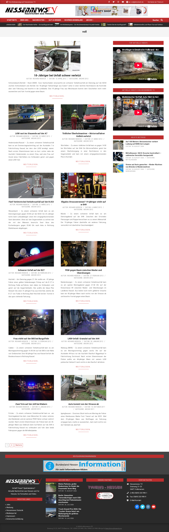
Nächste (19, 445)
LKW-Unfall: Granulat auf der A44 (83, 338)
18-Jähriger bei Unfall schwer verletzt (57, 75)
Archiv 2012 (83, 79)
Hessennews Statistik (14, 510)
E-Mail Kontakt (135, 500)
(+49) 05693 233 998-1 (138, 493)
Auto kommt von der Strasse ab (83, 404)
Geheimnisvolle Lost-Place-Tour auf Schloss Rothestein (126, 24)
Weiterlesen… (57, 96)
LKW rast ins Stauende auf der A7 (31, 133)
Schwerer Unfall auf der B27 (31, 270)
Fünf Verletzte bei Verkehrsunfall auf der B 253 (31, 202)
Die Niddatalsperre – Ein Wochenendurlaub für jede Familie (53, 24)
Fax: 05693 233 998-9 (138, 497)
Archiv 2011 (89, 409)
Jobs (8, 505)
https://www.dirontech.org (113, 528)
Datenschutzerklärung (14, 519)
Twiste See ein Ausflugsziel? (90, 24)
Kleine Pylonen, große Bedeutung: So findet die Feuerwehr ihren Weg (68, 486)
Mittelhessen (131, 160)
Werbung (9, 507)
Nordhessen (130, 171)
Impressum (10, 516)
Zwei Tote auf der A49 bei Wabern (31, 404)
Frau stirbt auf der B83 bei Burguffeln (31, 338)
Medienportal (11, 513)
